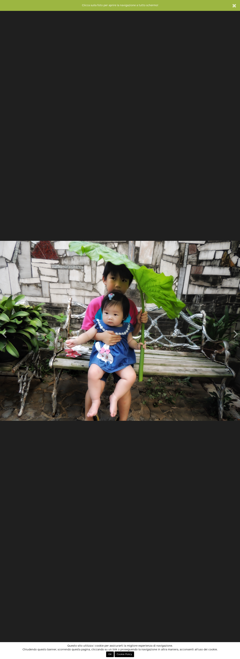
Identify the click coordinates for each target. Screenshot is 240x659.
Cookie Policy (124, 654)
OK (110, 654)
